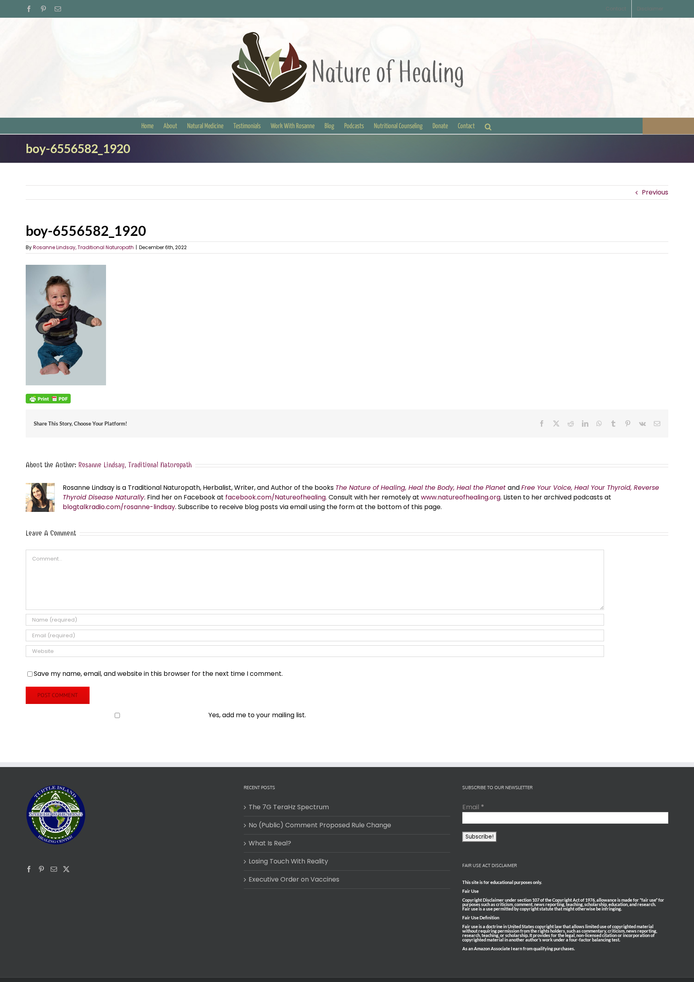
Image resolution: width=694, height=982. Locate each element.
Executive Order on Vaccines (294, 879)
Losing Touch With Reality (288, 861)
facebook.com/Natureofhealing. (276, 497)
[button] (488, 126)
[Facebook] (29, 869)
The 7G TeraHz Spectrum (289, 807)
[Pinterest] (41, 869)
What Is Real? (270, 843)
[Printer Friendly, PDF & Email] (48, 398)
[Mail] (54, 869)
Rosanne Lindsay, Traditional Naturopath (83, 247)
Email (473, 807)
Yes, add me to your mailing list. (257, 715)
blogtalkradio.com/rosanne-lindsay (119, 506)
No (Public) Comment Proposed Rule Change (320, 825)
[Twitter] (66, 869)
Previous (655, 192)
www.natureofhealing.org (460, 497)
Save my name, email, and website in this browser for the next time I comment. (158, 673)
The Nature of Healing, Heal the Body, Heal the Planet (420, 487)
